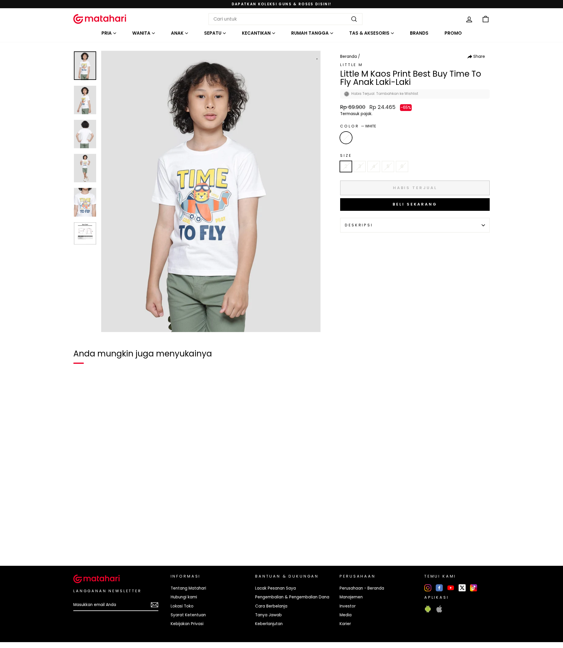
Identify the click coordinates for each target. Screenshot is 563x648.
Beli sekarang (415, 204)
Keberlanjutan (269, 624)
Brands (419, 33)
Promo (453, 33)
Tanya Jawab (268, 615)
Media (346, 615)
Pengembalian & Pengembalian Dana (292, 597)
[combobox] (285, 19)
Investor (348, 606)
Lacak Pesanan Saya (275, 588)
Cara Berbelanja (271, 606)
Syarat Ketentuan (188, 615)
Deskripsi (359, 225)
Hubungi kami (184, 597)
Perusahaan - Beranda (362, 588)
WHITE (346, 138)
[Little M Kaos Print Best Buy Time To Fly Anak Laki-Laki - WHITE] (81, 541)
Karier (345, 624)
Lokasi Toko (182, 606)
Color (358, 126)
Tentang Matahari (188, 588)
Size (346, 155)
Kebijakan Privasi (187, 624)
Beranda (348, 56)
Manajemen (351, 597)
